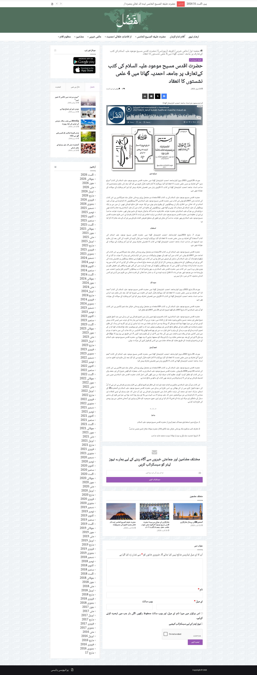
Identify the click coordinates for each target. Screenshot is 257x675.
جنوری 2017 (87, 628)
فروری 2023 (87, 349)
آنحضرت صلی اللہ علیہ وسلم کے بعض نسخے (68, 146)
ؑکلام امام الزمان (177, 37)
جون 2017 (88, 607)
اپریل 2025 (87, 241)
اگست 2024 (87, 274)
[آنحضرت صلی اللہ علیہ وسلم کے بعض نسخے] (88, 148)
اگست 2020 (87, 474)
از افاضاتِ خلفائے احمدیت (119, 37)
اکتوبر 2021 (87, 416)
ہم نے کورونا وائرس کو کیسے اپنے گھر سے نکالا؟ (67, 134)
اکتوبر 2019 (87, 515)
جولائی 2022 (87, 378)
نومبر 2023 (88, 312)
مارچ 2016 (88, 640)
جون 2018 (88, 582)
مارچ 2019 (88, 544)
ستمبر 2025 (87, 220)
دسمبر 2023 (87, 308)
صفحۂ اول (194, 51)
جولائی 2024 (87, 279)
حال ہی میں (75, 87)
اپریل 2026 (87, 191)
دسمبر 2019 (87, 507)
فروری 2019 (87, 549)
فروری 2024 (87, 299)
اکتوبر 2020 (87, 466)
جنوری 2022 (87, 403)
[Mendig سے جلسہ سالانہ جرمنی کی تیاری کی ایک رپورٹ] (88, 125)
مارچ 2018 (88, 594)
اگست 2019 (87, 524)
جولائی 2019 (87, 528)
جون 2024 (88, 283)
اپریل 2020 (87, 490)
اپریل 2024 (87, 291)
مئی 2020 (88, 486)
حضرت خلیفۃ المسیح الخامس (151, 37)
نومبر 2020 (88, 461)
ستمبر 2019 (87, 520)
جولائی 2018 (87, 578)
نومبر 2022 (88, 362)
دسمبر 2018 (87, 557)
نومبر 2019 (88, 511)
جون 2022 (88, 382)
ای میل (198, 601)
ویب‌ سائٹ (147, 601)
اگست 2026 (87, 175)
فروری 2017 (87, 623)
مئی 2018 (88, 586)
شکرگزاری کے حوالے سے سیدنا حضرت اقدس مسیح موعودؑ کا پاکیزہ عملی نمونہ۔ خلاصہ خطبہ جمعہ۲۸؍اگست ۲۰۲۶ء (155, 525)
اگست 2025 (87, 224)
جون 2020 (88, 482)
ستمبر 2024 (87, 270)
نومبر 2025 (88, 212)
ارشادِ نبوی (193, 37)
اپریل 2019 (87, 540)
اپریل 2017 (87, 615)
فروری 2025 (87, 249)
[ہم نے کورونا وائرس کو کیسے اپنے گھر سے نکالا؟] (88, 137)
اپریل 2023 (87, 341)
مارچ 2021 (88, 445)
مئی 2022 (88, 387)
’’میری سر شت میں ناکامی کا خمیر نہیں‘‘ (67, 99)
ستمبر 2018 (87, 569)
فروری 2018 (87, 599)
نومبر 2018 (88, 561)
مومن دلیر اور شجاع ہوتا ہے (69, 109)
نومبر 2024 (88, 262)
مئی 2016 (88, 632)
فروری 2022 (87, 399)
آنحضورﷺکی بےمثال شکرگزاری (191, 522)
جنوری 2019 (87, 553)
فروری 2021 (87, 449)
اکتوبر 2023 (87, 316)
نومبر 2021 (88, 411)
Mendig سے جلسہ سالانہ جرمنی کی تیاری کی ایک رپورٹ (67, 122)
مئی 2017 (88, 611)
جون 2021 (88, 432)
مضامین (80, 37)
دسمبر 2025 (87, 208)
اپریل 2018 (87, 590)
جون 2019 (88, 532)
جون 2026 (88, 183)
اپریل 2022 (87, 391)
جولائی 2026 (87, 179)
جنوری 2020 (87, 503)
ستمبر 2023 (87, 320)
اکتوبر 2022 (87, 366)
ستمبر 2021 (87, 420)
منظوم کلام (65, 37)
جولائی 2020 (87, 478)
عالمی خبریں (95, 37)
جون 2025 (88, 233)
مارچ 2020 (88, 495)
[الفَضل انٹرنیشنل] (128, 20)
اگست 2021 (87, 424)
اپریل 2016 (87, 636)
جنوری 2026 (87, 204)
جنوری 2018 (87, 603)
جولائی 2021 (87, 428)
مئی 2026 (88, 187)
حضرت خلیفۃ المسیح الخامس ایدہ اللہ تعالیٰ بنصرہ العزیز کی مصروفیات (140, 4)
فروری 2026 (87, 200)
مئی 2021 (88, 436)
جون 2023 (88, 333)
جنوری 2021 (87, 453)
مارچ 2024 (88, 295)
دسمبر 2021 (87, 407)
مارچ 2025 (88, 245)
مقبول (92, 87)
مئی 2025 (88, 237)
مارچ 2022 (88, 395)
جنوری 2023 (87, 353)
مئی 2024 (88, 287)
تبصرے (58, 87)
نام (200, 589)
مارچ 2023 (88, 345)
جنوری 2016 (87, 648)
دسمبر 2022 (87, 357)
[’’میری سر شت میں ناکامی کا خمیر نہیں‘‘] (88, 101)
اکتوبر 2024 (87, 266)
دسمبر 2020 (87, 457)
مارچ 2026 (88, 195)
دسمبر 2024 (87, 258)
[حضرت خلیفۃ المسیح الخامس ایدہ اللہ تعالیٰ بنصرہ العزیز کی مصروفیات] (121, 511)
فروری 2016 (87, 644)
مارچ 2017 (88, 619)
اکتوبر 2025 (87, 216)
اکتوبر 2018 (87, 565)
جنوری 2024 (87, 303)
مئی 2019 (88, 536)
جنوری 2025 (87, 254)
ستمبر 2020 (87, 470)
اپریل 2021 (87, 441)
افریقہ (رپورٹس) (166, 51)
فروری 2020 (87, 499)
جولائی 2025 (87, 229)
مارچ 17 (89, 653)
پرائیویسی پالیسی (60, 670)
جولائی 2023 (87, 328)
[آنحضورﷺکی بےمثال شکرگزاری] (188, 511)
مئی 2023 (88, 337)
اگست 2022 (87, 374)
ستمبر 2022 (87, 370)
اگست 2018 (87, 574)
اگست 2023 (87, 324)
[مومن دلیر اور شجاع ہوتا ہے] (88, 113)
